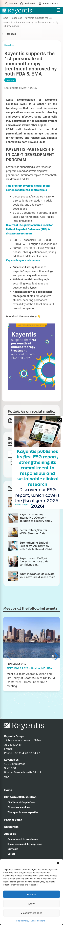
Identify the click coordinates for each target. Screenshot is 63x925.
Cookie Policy (22, 920)
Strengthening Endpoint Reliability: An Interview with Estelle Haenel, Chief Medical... (35, 547)
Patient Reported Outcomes (23, 229)
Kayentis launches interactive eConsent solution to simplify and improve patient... (34, 519)
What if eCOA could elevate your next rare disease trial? (37, 575)
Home (5, 17)
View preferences (31, 913)
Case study (9, 45)
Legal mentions (38, 920)
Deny (31, 903)
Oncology (10, 80)
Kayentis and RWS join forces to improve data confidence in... (34, 561)
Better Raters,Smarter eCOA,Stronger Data (33, 531)
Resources (16, 17)
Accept (31, 894)
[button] (58, 863)
